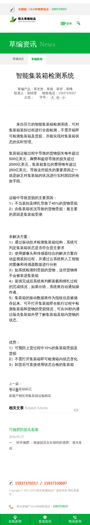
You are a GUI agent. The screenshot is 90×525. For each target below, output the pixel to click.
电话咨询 (75, 521)
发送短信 (45, 521)
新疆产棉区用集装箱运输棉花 (30, 396)
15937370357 (59, 9)
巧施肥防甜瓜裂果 (24, 430)
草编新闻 (36, 59)
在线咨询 (15, 521)
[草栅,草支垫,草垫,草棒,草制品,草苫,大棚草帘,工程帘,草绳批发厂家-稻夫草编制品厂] (24, 20)
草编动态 (18, 58)
